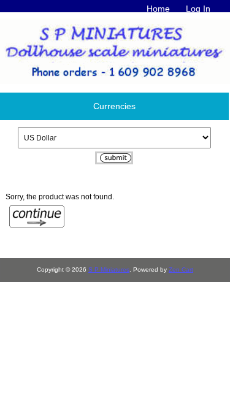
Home (158, 8)
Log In (198, 8)
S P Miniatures (108, 269)
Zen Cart (181, 269)
